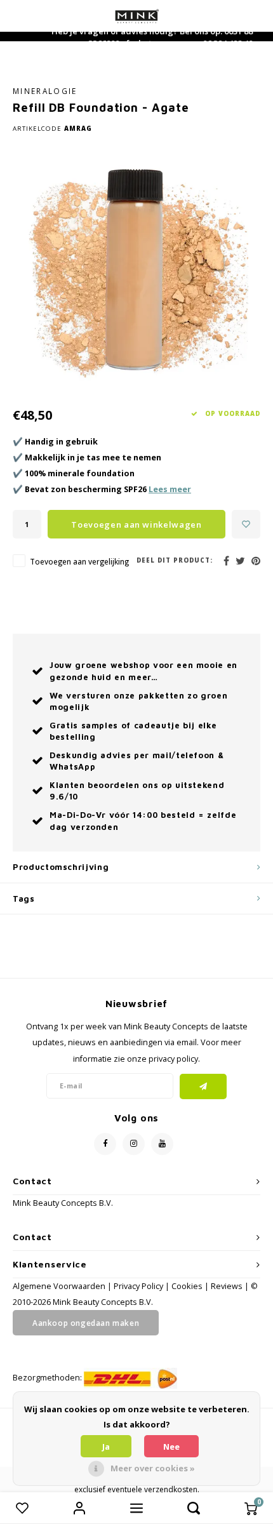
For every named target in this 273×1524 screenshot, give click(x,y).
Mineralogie (45, 91)
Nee (171, 1446)
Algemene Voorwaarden (59, 1286)
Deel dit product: (174, 560)
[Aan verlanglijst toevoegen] (246, 524)
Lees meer (170, 489)
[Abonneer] (203, 1086)
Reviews (227, 1286)
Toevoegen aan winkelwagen (136, 524)
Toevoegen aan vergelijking (79, 561)
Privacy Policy (138, 1286)
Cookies (187, 1286)
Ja (106, 1446)
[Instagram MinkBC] (134, 1144)
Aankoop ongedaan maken (85, 1323)
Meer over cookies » (152, 1468)
